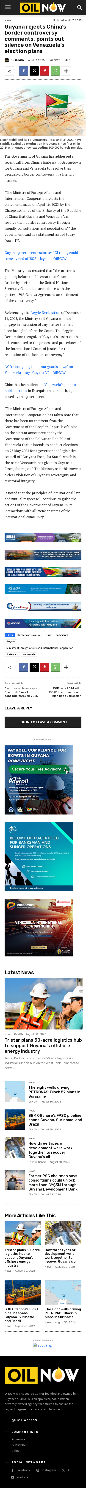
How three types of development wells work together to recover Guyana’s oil (50, 1150)
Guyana (10, 641)
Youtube (22, 1477)
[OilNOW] (8, 60)
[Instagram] (38, 1470)
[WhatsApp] (55, 71)
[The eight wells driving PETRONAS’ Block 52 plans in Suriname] (15, 1091)
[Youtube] (12, 1477)
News (8, 20)
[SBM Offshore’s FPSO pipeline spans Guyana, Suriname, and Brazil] (15, 1119)
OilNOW (19, 60)
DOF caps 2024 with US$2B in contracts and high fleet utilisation (64, 692)
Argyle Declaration (45, 312)
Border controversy (28, 635)
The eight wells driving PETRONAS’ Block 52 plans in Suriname (54, 1091)
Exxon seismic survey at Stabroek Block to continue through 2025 (22, 692)
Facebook (23, 1470)
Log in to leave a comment (43, 722)
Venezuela (29, 654)
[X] (34, 71)
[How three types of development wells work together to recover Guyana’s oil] (15, 1147)
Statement (12, 654)
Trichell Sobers (37, 1162)
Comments (62, 635)
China (47, 635)
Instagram (49, 1470)
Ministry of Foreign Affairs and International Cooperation (39, 648)
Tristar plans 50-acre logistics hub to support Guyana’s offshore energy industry (43, 1045)
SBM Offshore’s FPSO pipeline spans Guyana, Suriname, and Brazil (55, 1119)
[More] (66, 71)
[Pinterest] (44, 71)
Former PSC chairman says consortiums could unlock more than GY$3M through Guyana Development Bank (53, 1182)
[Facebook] (23, 71)
